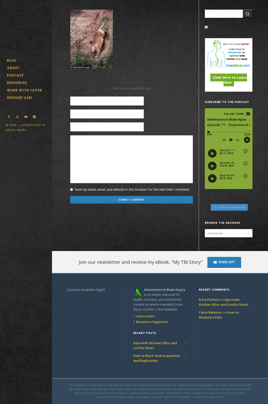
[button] (248, 14)
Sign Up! (227, 262)
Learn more (145, 316)
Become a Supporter (152, 322)
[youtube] (26, 116)
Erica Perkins (209, 300)
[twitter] (17, 116)
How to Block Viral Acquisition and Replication (156, 358)
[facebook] (9, 116)
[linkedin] (34, 116)
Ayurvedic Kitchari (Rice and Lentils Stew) (155, 345)
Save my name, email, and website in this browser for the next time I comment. (132, 189)
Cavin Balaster (210, 312)
